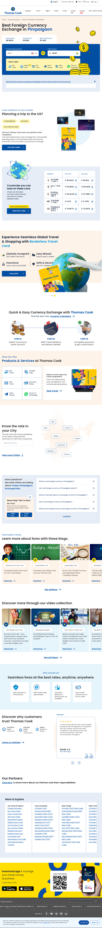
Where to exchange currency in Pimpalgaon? (56, 481)
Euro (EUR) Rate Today (70, 828)
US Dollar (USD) (41, 808)
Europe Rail (73, 12)
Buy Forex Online (14, 811)
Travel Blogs (76, 906)
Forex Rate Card (14, 836)
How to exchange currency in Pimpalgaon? (55, 502)
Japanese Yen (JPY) (42, 822)
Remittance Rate (46, 38)
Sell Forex (11, 383)
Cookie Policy (46, 922)
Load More (67, 516)
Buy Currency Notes (15, 828)
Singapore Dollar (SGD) (44, 819)
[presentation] (73, 763)
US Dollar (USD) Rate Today (72, 808)
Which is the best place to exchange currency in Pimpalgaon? (63, 495)
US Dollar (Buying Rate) (14, 49)
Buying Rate (10, 38)
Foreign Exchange (15, 808)
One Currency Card (15, 825)
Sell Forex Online (14, 817)
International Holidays (24, 906)
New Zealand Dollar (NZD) (45, 831)
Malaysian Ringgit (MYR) (44, 836)
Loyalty (82, 12)
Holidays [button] (28, 11)
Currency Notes (33, 383)
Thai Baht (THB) (41, 834)
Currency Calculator (60, 316)
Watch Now (8, 649)
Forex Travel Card (15, 814)
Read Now (8, 581)
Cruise (64, 11)
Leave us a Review (11, 742)
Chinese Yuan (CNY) (42, 839)
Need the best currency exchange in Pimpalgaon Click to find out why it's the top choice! (38, 82)
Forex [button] (38, 11)
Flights (48, 11)
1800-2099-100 (7, 902)
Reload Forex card (15, 831)
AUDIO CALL (26, 515)
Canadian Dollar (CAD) (44, 814)
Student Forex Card (15, 834)
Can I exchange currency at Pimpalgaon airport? (58, 488)
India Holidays (41, 906)
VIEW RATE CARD (19, 211)
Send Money (12, 394)
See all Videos (51, 657)
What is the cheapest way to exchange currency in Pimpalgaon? (64, 509)
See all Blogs (51, 589)
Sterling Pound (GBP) (43, 811)
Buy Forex (11, 372)
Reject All (95, 922)
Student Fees (32, 372)
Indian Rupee (52, 49)
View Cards (52, 390)
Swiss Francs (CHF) (42, 825)
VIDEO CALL (13, 515)
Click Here (7, 782)
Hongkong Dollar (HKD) (44, 828)
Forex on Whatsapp (33, 394)
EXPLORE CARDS (14, 147)
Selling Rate (27, 38)
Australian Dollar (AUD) (44, 817)
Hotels (56, 11)
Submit (95, 901)
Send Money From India (17, 839)
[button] (52, 296)
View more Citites (11, 455)
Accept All (83, 922)
